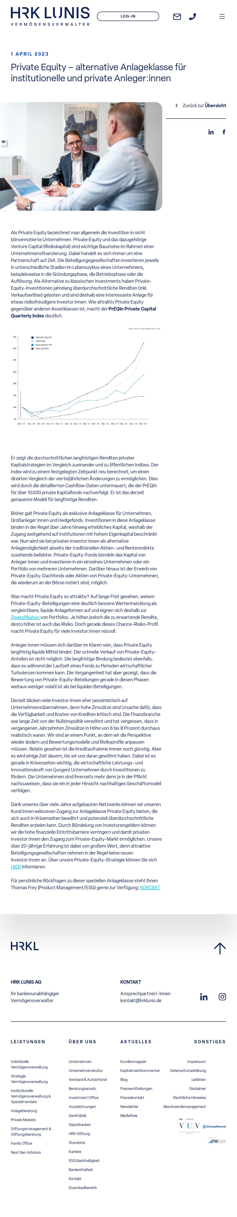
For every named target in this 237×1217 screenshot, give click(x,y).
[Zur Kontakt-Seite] (192, 16)
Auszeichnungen (82, 1106)
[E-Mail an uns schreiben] (177, 16)
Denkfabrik (77, 1116)
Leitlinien (199, 1079)
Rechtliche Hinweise (189, 1097)
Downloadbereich (83, 1188)
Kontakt (75, 1179)
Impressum (196, 1061)
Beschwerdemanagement (185, 1106)
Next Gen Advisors (26, 1152)
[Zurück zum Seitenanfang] (220, 948)
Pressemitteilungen (136, 1088)
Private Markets (23, 1120)
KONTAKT (150, 887)
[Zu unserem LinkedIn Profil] (204, 996)
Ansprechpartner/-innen (145, 993)
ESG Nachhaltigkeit (84, 1161)
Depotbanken (80, 1125)
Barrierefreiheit (81, 1170)
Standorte (77, 1143)
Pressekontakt (132, 1097)
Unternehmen (80, 1061)
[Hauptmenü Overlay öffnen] (222, 16)
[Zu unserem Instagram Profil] (222, 996)
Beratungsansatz (82, 1088)
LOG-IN (128, 16)
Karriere (75, 1152)
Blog (124, 1079)
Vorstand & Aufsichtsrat (88, 1079)
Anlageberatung (24, 1111)
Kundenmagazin (133, 1061)
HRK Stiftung (79, 1134)
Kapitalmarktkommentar (140, 1070)
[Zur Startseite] (50, 16)
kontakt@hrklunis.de (141, 1000)
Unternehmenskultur (86, 1070)
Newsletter (129, 1106)
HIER (16, 867)
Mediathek (128, 1116)
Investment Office (84, 1097)
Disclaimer (197, 1088)
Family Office (21, 1143)
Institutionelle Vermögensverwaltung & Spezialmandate (31, 1096)
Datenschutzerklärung (188, 1070)
